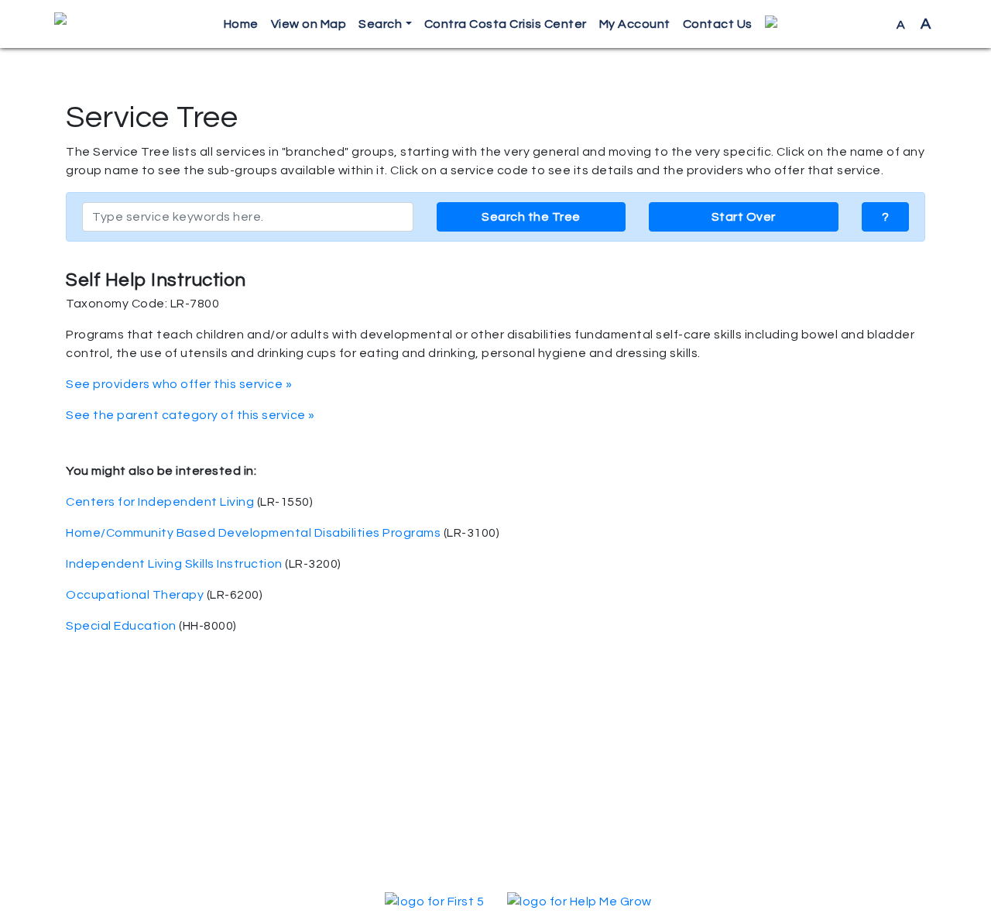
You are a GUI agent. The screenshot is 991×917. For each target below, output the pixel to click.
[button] (824, 24)
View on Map (309, 24)
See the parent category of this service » (190, 415)
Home (241, 24)
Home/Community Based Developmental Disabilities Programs (253, 533)
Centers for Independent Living (160, 502)
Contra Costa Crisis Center (505, 24)
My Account (634, 24)
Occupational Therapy (135, 595)
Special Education (121, 626)
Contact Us (718, 24)
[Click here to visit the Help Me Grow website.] (579, 901)
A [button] (914, 24)
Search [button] (380, 24)
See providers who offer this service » (179, 384)
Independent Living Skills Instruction (174, 564)
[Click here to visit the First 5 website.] (434, 901)
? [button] (886, 217)
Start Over (744, 217)
